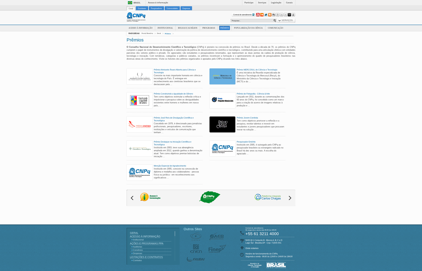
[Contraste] (289, 15)
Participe (248, 2)
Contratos (137, 260)
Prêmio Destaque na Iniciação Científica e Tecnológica (172, 143)
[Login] (293, 15)
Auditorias (137, 247)
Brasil (137, 2)
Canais (289, 2)
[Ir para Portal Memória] (140, 17)
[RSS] (269, 15)
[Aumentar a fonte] (281, 15)
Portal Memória (147, 33)
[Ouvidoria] (273, 15)
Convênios (138, 250)
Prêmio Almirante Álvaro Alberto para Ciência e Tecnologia (175, 71)
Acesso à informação (158, 2)
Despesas (137, 253)
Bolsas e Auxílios (187, 28)
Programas (208, 28)
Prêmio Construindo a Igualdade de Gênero (173, 94)
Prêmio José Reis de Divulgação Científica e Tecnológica (174, 119)
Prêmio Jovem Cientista (247, 118)
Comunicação (275, 28)
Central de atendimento (242, 15)
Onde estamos (251, 248)
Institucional (165, 28)
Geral (159, 33)
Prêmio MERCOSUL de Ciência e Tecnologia (257, 70)
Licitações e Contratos (146, 257)
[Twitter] (266, 15)
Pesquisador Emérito (246, 142)
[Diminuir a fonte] (285, 15)
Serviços (262, 2)
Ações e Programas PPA (146, 243)
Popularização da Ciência (248, 28)
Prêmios (224, 28)
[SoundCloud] (262, 15)
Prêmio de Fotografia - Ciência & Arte (253, 94)
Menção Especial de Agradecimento (170, 166)
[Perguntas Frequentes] (277, 15)
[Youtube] (258, 15)
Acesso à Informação (140, 28)
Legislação (276, 2)
